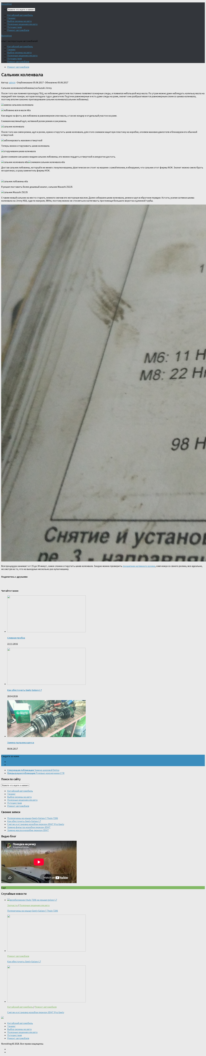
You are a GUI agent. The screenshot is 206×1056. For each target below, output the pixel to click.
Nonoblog (6, 3)
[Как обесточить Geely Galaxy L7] (46, 683)
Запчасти (12, 905)
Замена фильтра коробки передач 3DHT (29, 827)
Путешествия (14, 27)
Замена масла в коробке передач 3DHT (28, 830)
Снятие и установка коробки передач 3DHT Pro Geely (35, 824)
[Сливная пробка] (46, 631)
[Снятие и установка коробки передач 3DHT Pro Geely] (46, 1001)
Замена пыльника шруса (20, 742)
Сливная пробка (16, 637)
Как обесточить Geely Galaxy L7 (24, 690)
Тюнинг (11, 18)
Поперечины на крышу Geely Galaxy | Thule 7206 (32, 818)
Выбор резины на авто (19, 21)
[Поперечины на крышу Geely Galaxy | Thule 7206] (32, 899)
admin (12, 82)
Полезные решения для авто (22, 24)
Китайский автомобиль (20, 15)
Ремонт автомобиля (18, 30)
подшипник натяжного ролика (139, 565)
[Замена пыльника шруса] (46, 736)
